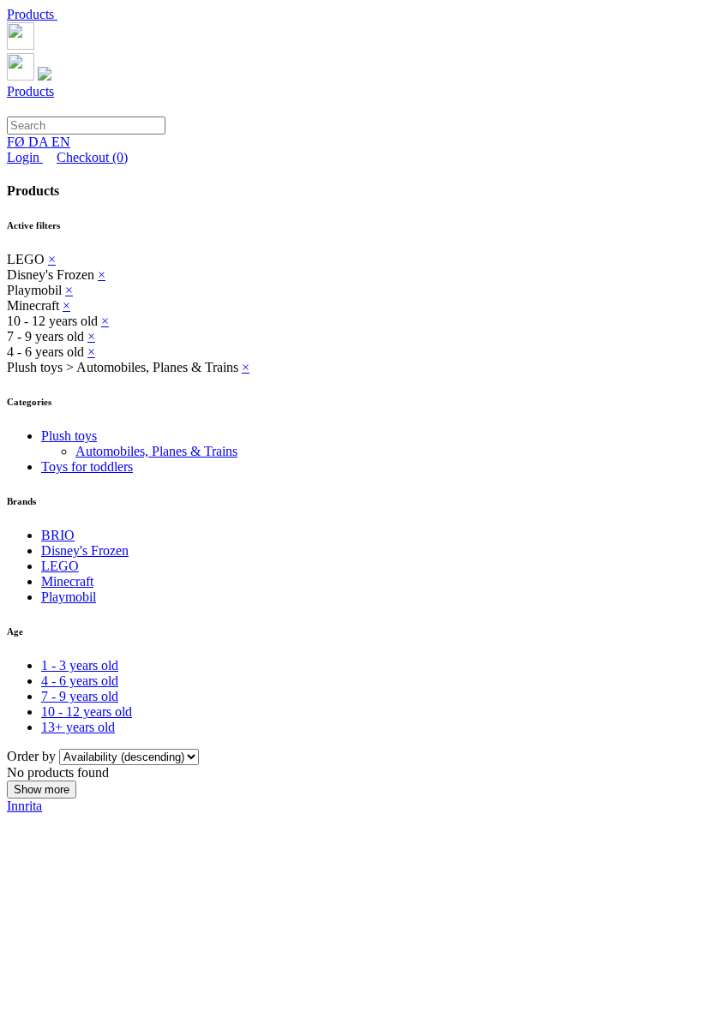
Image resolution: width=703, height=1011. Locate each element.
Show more (41, 789)
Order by (33, 756)
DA (39, 142)
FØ (17, 142)
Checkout (92, 157)
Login (25, 157)
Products (32, 14)
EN (60, 142)
